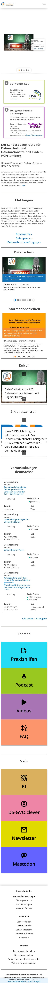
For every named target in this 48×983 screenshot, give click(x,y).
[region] (24, 42)
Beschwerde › (24, 234)
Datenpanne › (24, 238)
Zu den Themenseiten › (34, 135)
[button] (24, 42)
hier (23, 185)
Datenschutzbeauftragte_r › (24, 242)
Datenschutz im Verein (14, 550)
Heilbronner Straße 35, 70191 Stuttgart (24, 981)
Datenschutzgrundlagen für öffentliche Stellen (16, 520)
